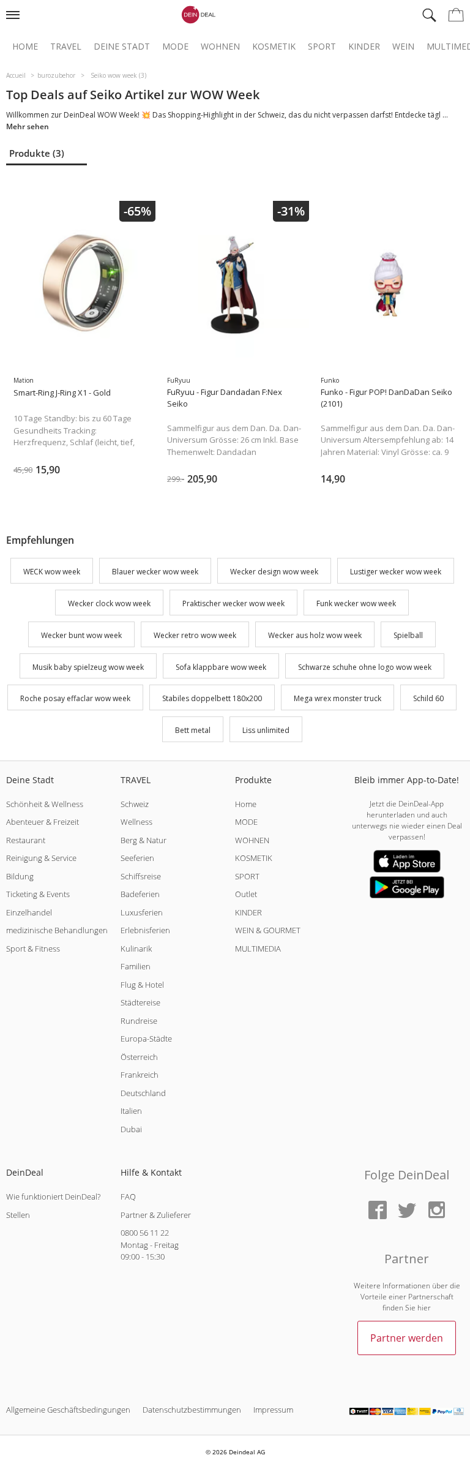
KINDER (248, 912)
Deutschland (143, 1093)
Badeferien (140, 894)
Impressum (273, 1409)
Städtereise (140, 1002)
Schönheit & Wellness (44, 804)
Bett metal (193, 730)
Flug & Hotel (142, 984)
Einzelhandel (29, 912)
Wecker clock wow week (109, 603)
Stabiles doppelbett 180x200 (212, 699)
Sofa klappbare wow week (221, 667)
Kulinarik (136, 948)
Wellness (136, 821)
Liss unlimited (265, 730)
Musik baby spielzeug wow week (88, 667)
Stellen (18, 1214)
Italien (131, 1110)
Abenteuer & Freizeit (42, 821)
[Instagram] (436, 1211)
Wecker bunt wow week (81, 635)
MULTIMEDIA (258, 948)
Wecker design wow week (274, 572)
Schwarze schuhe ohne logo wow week (364, 667)
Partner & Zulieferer (156, 1214)
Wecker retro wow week (195, 635)
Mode (175, 46)
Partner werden (406, 1338)
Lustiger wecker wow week (395, 572)
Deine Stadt (122, 46)
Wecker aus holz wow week (315, 635)
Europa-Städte (146, 1038)
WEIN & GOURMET (267, 930)
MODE (246, 821)
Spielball (408, 635)
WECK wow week (51, 572)
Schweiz (135, 804)
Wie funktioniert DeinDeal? (53, 1196)
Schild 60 (428, 699)
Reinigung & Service (41, 857)
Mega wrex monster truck (337, 699)
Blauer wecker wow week (155, 572)
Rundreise (139, 1020)
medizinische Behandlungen (57, 930)
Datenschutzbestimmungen (192, 1409)
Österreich (139, 1056)
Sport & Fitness (33, 948)
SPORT (247, 876)
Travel (65, 46)
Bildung (20, 876)
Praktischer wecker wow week (233, 603)
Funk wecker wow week (356, 603)
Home (25, 46)
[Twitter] (407, 1211)
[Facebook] (377, 1211)
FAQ (128, 1196)
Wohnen (220, 46)
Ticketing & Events (38, 894)
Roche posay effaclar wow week (75, 699)
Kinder (364, 46)
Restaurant (25, 840)
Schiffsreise (141, 876)
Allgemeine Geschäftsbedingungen (68, 1409)
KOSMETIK (253, 857)
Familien (136, 966)
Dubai (131, 1129)
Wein (403, 46)
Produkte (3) (36, 153)
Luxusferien (142, 912)
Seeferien (137, 857)
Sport (322, 46)
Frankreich (140, 1074)
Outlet (246, 894)
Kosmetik (274, 46)
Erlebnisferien (145, 930)
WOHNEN (252, 840)
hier (424, 1307)
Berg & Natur (143, 840)
